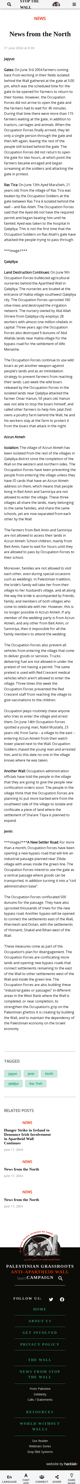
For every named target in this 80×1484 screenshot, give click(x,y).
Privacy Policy (40, 1344)
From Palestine (40, 1389)
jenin (31, 1074)
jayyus (12, 1074)
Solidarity (40, 1394)
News (40, 18)
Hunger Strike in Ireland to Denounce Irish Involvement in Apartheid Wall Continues (27, 1136)
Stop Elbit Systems (40, 1452)
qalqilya (13, 1083)
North (49, 1074)
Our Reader (40, 1441)
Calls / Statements (40, 1400)
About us (40, 1321)
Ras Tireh (35, 1083)
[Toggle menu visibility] (72, 4)
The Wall (40, 1360)
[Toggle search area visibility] (7, 4)
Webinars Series (40, 1446)
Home (40, 1309)
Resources (40, 1412)
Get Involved (40, 1332)
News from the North (21, 1169)
